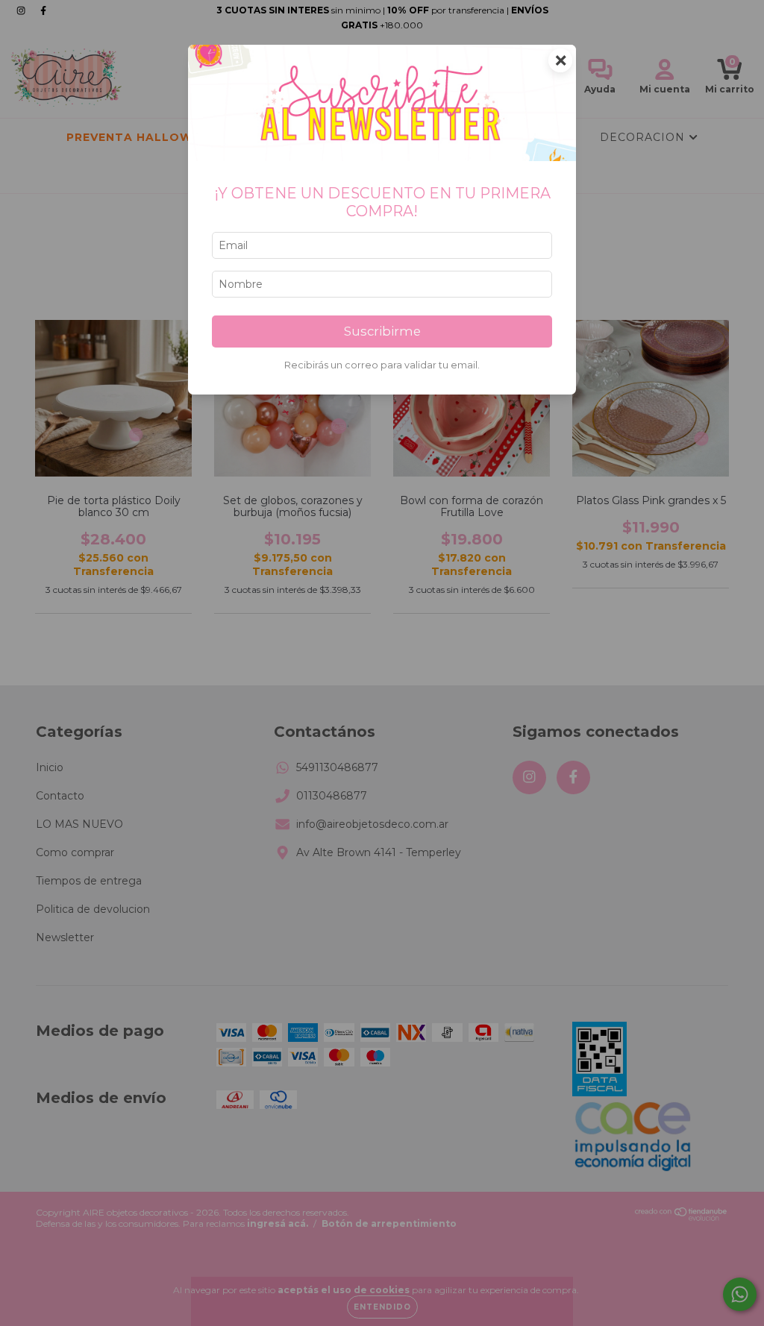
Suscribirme (382, 331)
